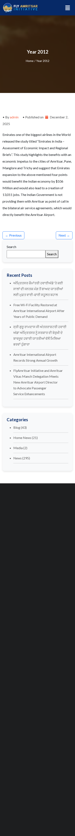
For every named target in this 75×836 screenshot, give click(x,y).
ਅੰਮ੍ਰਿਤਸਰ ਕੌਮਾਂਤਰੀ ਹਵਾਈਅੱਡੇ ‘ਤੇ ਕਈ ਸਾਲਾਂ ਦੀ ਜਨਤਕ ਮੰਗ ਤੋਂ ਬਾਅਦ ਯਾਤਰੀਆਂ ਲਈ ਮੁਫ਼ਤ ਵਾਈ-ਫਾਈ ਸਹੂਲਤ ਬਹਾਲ (38, 289)
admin (14, 117)
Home (30, 61)
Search (11, 247)
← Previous (13, 235)
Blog (16, 427)
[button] (68, 7)
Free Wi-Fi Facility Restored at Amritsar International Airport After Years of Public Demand (39, 310)
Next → (64, 235)
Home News (22, 438)
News (17, 458)
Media (18, 448)
